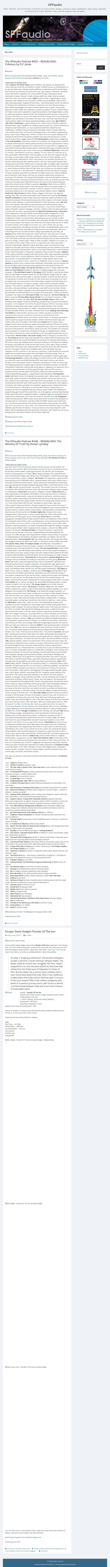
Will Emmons (20, 78)
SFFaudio (55, 4)
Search (79, 64)
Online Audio (26, 1549)
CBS (46, 1549)
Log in (80, 351)
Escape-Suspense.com (16, 1537)
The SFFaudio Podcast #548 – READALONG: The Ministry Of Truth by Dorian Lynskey (33, 442)
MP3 (24, 999)
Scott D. (80, 219)
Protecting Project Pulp (85, 44)
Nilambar (73, 1564)
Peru (22, 1551)
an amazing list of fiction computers (24, 261)
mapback (12, 1551)
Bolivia (43, 1549)
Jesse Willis (17, 426)
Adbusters (35, 564)
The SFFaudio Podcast (28, 44)
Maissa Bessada (11, 458)
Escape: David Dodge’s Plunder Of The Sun (30, 931)
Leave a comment (12, 923)
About (6, 44)
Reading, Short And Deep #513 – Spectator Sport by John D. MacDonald (91, 220)
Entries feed (82, 353)
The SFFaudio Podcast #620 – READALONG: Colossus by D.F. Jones (30, 63)
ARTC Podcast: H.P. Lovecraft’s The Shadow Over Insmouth (90, 231)
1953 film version (14, 1531)
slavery (26, 1551)
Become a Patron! (27, 426)
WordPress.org (83, 358)
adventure (37, 1549)
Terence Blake (35, 458)
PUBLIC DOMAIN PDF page (66, 44)
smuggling (32, 1551)
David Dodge (41, 995)
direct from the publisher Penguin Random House (31, 467)
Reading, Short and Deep (46, 44)
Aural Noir (18, 1549)
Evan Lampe (22, 458)
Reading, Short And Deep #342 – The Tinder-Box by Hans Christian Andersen (91, 225)
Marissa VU (62, 456)
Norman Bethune (28, 706)
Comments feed (83, 356)
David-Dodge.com (34, 1537)
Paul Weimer (52, 76)
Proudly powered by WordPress (44, 1564)
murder (18, 1551)
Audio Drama (11, 1549)
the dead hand (49, 396)
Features (15, 44)
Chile (49, 1549)
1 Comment (10, 433)
